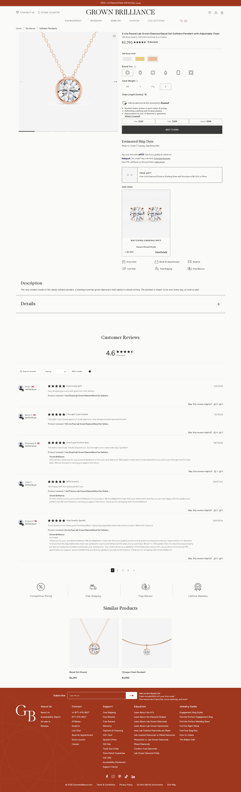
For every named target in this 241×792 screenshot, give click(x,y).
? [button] (134, 67)
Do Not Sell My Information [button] (150, 784)
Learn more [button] (160, 162)
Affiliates (76, 721)
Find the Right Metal (189, 726)
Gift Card (107, 735)
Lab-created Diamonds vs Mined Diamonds (154, 735)
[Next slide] (115, 81)
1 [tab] (27, 131)
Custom (134, 20)
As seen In (45, 721)
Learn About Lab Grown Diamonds (150, 721)
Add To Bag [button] (172, 129)
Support (108, 706)
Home (19, 28)
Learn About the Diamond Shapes (150, 717)
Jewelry (116, 20)
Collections (156, 20)
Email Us (76, 726)
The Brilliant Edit (187, 739)
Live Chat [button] (76, 730)
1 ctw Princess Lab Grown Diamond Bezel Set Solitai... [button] (86, 491)
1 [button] (112, 570)
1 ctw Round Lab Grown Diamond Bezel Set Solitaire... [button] (86, 396)
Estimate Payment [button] (162, 158)
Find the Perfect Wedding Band (194, 721)
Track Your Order (111, 749)
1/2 (125, 88)
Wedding (96, 20)
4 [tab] (77, 131)
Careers (75, 744)
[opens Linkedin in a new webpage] (133, 776)
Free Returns (109, 717)
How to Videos (186, 735)
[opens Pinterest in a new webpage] (119, 776)
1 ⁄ (151, 87)
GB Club (107, 744)
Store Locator (78, 739)
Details (138, 3)
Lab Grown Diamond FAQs (146, 753)
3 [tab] (60, 131)
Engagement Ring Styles (191, 712)
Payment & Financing (113, 730)
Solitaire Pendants (48, 28)
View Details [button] (161, 252)
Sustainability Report (51, 717)
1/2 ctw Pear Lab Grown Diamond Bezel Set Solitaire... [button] (87, 530)
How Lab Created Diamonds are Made (152, 730)
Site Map (171, 784)
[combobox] (56, 371)
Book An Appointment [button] (82, 735)
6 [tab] (110, 131)
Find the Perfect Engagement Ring (196, 717)
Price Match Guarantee (114, 753)
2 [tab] (43, 131)
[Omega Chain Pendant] (147, 643)
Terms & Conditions (106, 784)
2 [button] (117, 570)
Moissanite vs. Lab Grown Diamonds (151, 739)
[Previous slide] (21, 81)
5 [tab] (94, 131)
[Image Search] (185, 20)
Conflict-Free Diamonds (145, 749)
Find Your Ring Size (188, 730)
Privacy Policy (126, 784)
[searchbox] (30, 371)
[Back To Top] (236, 777)
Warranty (107, 726)
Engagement (73, 20)
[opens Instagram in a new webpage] (113, 776)
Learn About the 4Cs (144, 712)
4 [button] (128, 570)
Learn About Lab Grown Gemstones (151, 726)
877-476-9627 (79, 717)
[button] (25, 12)
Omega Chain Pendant (134, 672)
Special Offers (110, 739)
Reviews (45, 726)
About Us (45, 712)
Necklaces (30, 28)
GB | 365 (107, 758)
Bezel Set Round (78, 672)
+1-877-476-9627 (80, 712)
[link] (146, 42)
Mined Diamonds (142, 744)
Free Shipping (109, 712)
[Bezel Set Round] (94, 643)
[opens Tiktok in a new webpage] (126, 776)
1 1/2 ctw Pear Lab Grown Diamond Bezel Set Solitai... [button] (86, 424)
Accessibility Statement (114, 762)
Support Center (110, 767)
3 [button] (122, 570)
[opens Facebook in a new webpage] (107, 776)
